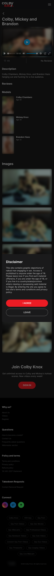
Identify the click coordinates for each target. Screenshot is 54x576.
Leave (27, 312)
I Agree (27, 303)
